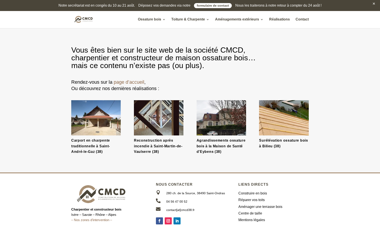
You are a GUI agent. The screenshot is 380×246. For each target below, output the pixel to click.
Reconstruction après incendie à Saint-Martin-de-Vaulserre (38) (158, 146)
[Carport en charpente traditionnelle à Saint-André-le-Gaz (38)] (96, 117)
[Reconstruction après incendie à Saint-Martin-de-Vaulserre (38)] (158, 117)
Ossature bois (149, 19)
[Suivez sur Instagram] (168, 220)
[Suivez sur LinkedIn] (177, 220)
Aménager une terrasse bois (260, 207)
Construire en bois (252, 193)
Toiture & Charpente (188, 19)
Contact (302, 19)
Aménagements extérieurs (237, 19)
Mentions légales (251, 220)
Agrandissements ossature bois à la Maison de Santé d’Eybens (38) (221, 146)
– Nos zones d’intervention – (91, 220)
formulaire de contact (213, 5)
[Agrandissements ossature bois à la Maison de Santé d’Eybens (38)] (221, 117)
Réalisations (279, 19)
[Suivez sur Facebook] (159, 220)
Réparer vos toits (251, 200)
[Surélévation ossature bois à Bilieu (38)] (284, 117)
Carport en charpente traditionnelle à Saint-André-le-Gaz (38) (90, 146)
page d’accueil (129, 82)
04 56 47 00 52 (176, 201)
